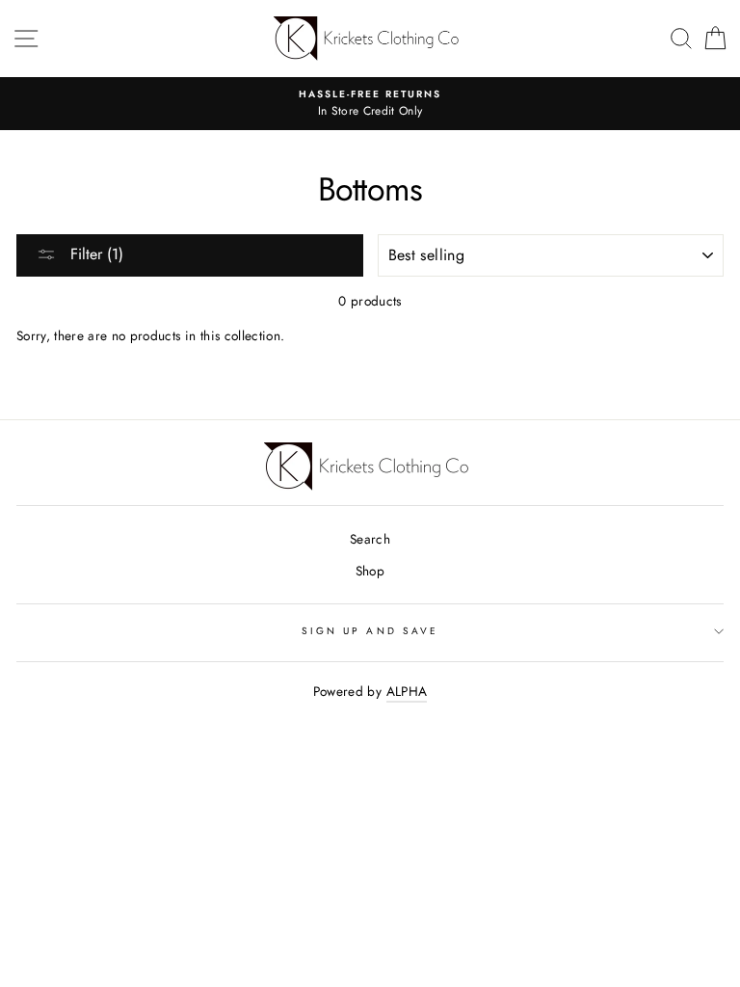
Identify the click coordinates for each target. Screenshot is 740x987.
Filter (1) (94, 254)
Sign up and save (370, 631)
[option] (370, 104)
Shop (370, 570)
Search (370, 538)
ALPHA (407, 691)
